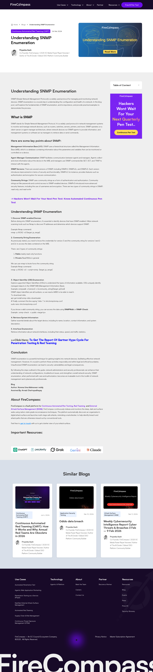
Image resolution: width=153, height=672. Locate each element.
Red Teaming (79, 406)
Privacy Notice (101, 637)
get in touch (25, 423)
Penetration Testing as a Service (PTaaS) (26, 597)
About (89, 5)
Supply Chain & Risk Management (27, 616)
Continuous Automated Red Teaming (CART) (30, 31)
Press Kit (125, 606)
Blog (123, 590)
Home (16, 25)
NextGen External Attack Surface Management (27, 604)
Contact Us (80, 595)
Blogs (24, 25)
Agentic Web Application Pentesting (28, 590)
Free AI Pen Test (132, 5)
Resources (113, 5)
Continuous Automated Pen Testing (57, 406)
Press (124, 600)
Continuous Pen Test (126, 132)
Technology (76, 5)
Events (124, 595)
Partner (100, 5)
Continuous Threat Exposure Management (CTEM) (25, 622)
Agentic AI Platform (57, 584)
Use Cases (61, 5)
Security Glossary (128, 611)
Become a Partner (105, 584)
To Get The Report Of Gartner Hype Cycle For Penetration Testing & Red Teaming (50, 341)
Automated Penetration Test (25, 585)
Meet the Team (81, 584)
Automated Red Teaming (24, 610)
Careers (78, 590)
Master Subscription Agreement (122, 637)
